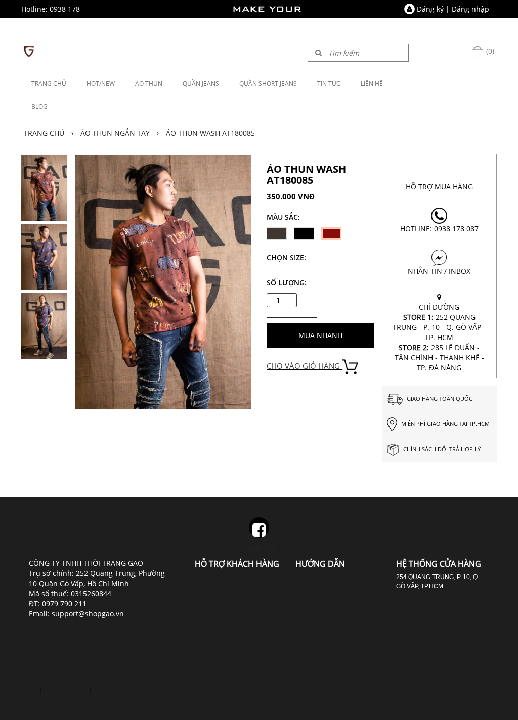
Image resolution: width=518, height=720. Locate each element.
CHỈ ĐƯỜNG (439, 337)
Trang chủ (44, 133)
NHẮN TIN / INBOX (439, 271)
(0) (489, 51)
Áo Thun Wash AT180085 (210, 133)
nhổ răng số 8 (117, 689)
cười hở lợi (18, 689)
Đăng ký (430, 9)
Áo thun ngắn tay (115, 133)
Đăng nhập (470, 9)
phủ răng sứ (65, 689)
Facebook (259, 548)
